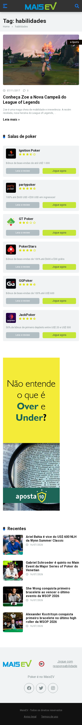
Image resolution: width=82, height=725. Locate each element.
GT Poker (26, 219)
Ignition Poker (29, 150)
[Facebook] (29, 688)
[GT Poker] (11, 226)
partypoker (27, 185)
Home (6, 26)
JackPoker (27, 315)
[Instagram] (53, 688)
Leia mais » (11, 119)
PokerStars (27, 246)
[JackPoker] (11, 322)
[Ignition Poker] (11, 157)
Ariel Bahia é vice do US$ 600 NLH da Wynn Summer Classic (51, 538)
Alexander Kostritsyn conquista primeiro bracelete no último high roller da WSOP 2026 (51, 618)
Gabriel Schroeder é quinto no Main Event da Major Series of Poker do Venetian (52, 566)
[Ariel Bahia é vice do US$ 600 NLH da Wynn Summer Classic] (13, 554)
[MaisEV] (41, 6)
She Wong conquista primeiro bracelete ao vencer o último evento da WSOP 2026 (48, 592)
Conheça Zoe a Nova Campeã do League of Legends (34, 100)
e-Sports (74, 42)
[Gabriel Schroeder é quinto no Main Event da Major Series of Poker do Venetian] (13, 579)
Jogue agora (59, 170)
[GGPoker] (11, 287)
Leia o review (23, 170)
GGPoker (26, 281)
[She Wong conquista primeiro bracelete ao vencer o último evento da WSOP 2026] (13, 605)
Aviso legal (30, 716)
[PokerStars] (11, 253)
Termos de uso (49, 716)
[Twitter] (41, 688)
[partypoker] (11, 192)
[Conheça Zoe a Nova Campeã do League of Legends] (41, 60)
